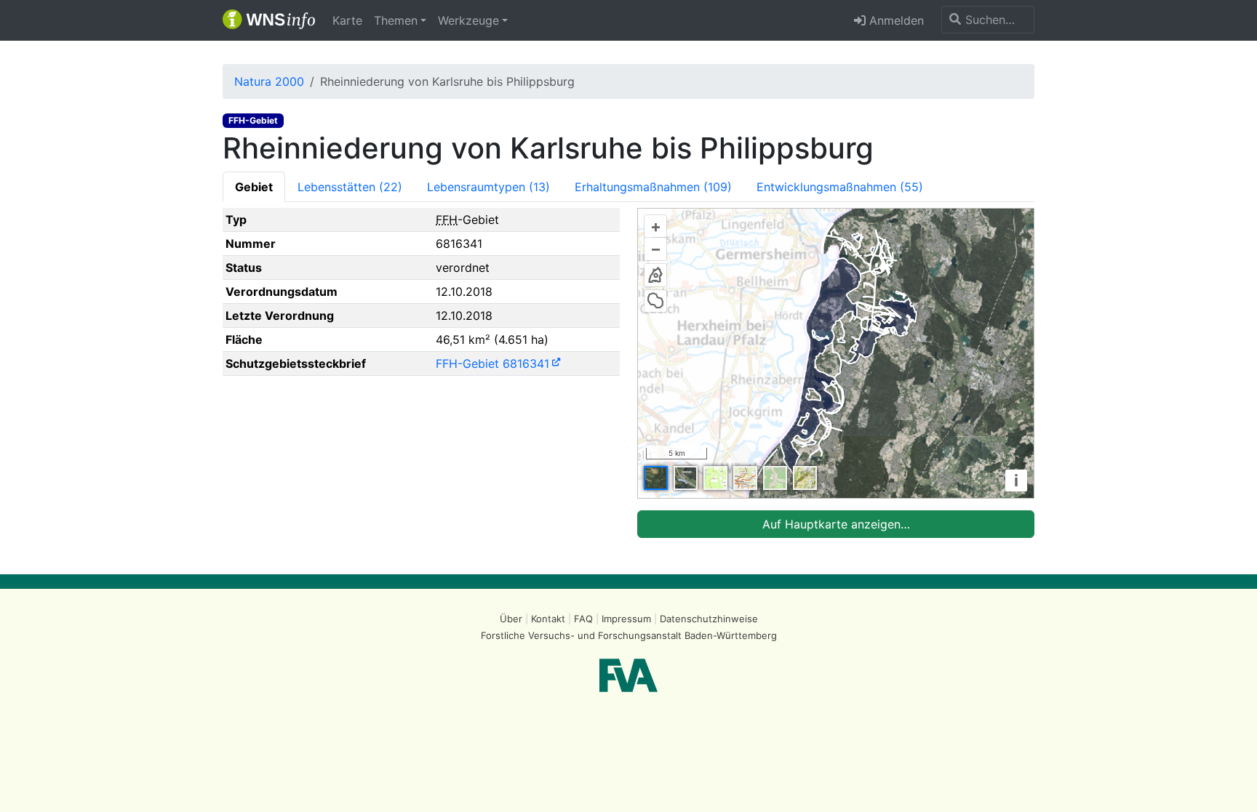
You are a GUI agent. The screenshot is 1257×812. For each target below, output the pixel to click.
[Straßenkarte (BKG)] (745, 478)
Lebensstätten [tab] (350, 187)
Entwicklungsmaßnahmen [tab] (840, 187)
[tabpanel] (628, 373)
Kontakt (548, 618)
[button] (400, 20)
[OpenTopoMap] (805, 478)
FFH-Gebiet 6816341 (492, 363)
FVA (628, 675)
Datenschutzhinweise (709, 618)
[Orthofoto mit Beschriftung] (686, 478)
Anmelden (895, 20)
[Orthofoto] (656, 478)
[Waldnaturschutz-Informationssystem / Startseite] (269, 20)
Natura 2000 (269, 81)
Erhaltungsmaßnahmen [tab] (653, 187)
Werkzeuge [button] (468, 20)
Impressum (626, 618)
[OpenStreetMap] (775, 478)
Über (511, 618)
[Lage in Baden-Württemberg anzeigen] (655, 275)
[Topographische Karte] (715, 478)
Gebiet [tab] (254, 187)
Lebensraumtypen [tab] (488, 187)
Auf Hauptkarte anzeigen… (836, 524)
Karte (347, 20)
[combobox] (987, 19)
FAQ (583, 618)
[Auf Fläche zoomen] (655, 301)
